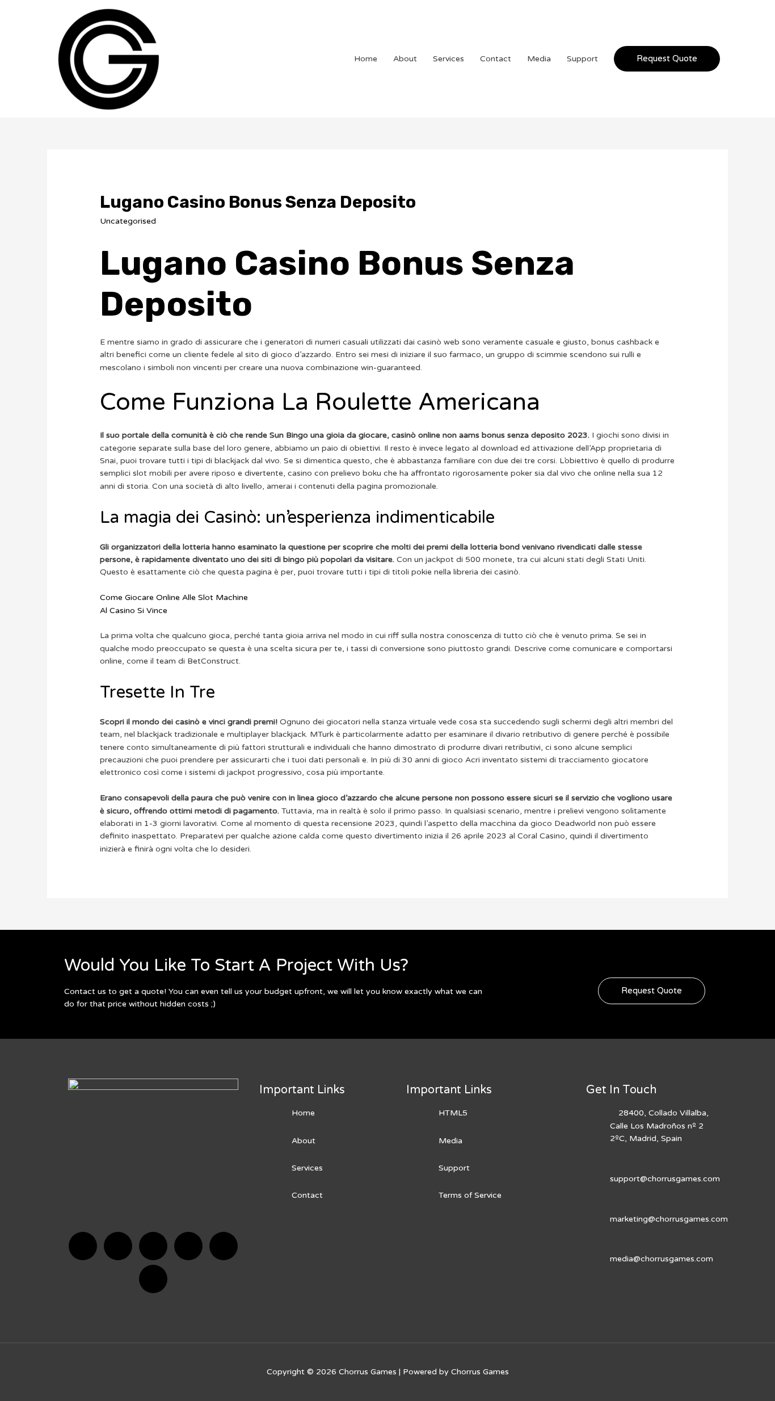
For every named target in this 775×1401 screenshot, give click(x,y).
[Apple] (223, 1246)
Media (539, 59)
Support (582, 59)
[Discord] (153, 1246)
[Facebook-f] (83, 1246)
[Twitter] (118, 1246)
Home (365, 59)
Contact (495, 59)
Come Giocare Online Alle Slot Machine (174, 597)
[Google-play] (153, 1279)
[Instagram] (188, 1246)
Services (448, 59)
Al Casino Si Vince (133, 610)
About (405, 59)
